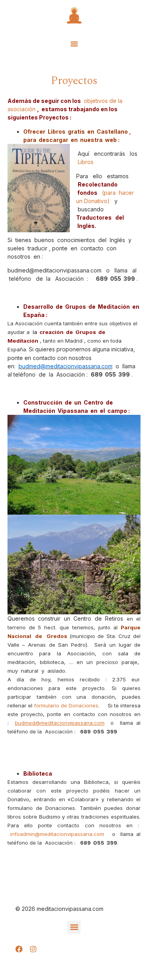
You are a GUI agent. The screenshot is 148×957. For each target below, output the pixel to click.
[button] (74, 44)
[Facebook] (18, 949)
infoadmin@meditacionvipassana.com (57, 834)
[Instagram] (33, 949)
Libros (86, 162)
